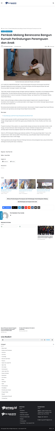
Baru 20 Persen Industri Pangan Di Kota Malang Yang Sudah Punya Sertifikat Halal (8, 329)
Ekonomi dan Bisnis (6, 358)
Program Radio (5, 392)
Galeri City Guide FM (6, 362)
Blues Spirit (4, 348)
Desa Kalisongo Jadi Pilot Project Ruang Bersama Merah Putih (18, 115)
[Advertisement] (27, 17)
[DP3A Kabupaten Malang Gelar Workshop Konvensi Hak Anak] (45, 184)
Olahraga (4, 381)
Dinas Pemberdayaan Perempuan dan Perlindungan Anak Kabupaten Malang (28, 198)
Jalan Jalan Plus (5, 371)
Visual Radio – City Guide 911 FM (27, 423)
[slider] (21, 339)
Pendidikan (4, 387)
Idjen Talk (4, 364)
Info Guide (4, 367)
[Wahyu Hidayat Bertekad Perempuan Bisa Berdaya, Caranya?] (9, 184)
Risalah (3, 394)
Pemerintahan (9, 31)
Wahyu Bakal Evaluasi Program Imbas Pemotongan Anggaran (45, 237)
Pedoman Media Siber (25, 416)
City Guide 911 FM (22, 428)
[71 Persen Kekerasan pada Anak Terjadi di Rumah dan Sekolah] (27, 184)
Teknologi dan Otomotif (7, 396)
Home (3, 28)
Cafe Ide (4, 352)
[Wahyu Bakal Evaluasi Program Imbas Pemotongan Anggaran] (46, 230)
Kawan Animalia (5, 373)
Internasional (4, 369)
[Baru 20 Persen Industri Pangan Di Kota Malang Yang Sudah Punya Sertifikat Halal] (9, 276)
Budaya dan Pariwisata (7, 350)
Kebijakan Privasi (23, 412)
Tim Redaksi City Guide (8, 46)
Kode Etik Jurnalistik (24, 414)
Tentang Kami (23, 421)
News (6, 28)
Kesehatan (4, 375)
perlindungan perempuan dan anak (28, 201)
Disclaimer (22, 410)
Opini (3, 383)
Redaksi (21, 418)
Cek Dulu (4, 354)
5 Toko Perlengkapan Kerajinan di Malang (27, 328)
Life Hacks (4, 377)
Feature (3, 360)
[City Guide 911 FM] (10, 3)
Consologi (4, 356)
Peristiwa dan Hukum (6, 389)
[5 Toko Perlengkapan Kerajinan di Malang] (27, 276)
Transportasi (4, 398)
